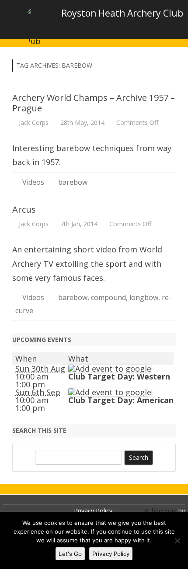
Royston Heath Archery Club (122, 13)
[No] (177, 540)
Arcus (24, 209)
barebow (72, 182)
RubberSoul (160, 511)
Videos (33, 182)
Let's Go (70, 553)
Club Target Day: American (121, 400)
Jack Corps (34, 122)
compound (108, 297)
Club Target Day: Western (119, 376)
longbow (143, 297)
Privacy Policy (93, 511)
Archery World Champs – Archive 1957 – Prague (93, 103)
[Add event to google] (109, 368)
